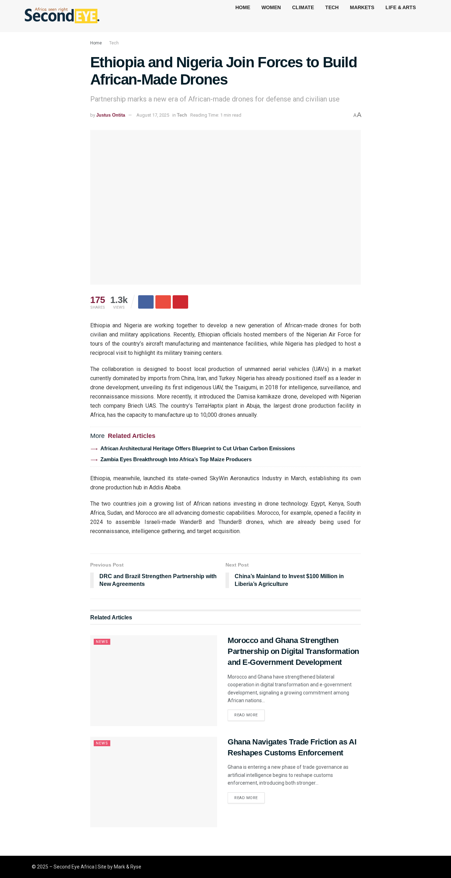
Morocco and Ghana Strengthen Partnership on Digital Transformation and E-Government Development (293, 651)
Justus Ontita (110, 115)
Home (96, 43)
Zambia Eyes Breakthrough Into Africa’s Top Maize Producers (176, 459)
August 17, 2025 (152, 115)
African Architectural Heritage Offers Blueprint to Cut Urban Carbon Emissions (197, 448)
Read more (246, 715)
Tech (114, 43)
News (102, 641)
